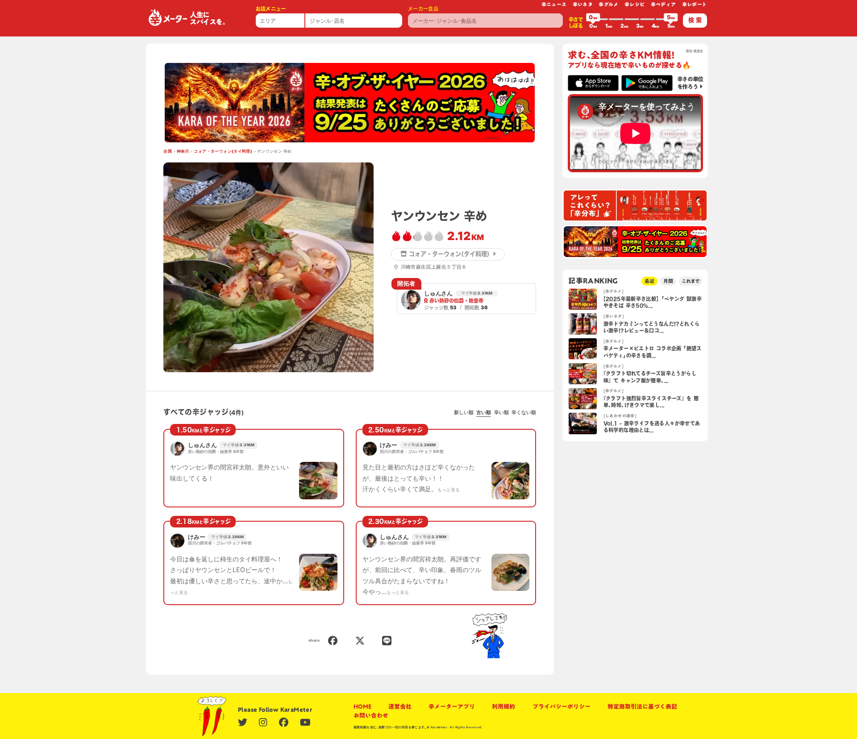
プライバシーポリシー (562, 706)
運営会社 (400, 706)
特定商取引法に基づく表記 (642, 706)
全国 (167, 151)
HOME (362, 706)
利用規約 (503, 706)
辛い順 (501, 412)
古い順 (483, 412)
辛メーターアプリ (451, 706)
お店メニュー (271, 8)
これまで (690, 280)
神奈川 (183, 151)
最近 (649, 280)
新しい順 (464, 412)
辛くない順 (524, 412)
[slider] (593, 19)
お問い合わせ (371, 715)
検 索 (695, 20)
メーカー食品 (423, 8)
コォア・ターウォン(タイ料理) (223, 151)
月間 (668, 280)
